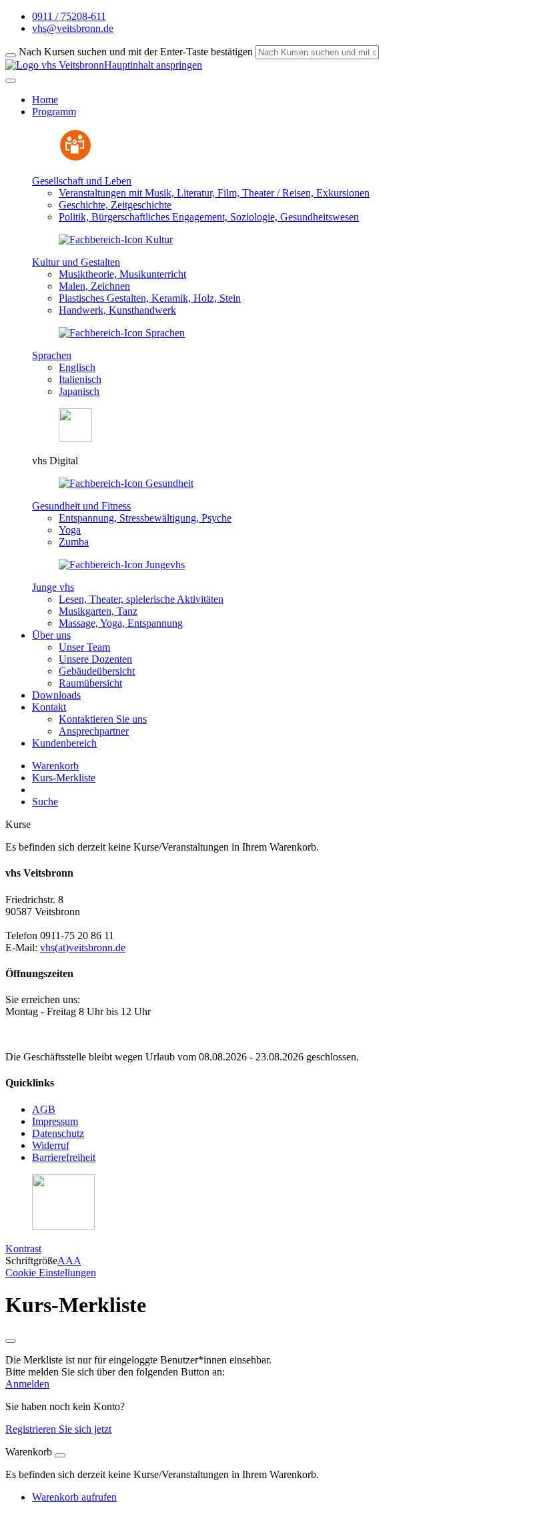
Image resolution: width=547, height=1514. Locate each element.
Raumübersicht (90, 683)
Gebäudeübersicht (97, 671)
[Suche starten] (10, 55)
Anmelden (27, 1383)
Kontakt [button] (49, 707)
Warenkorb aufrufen (74, 1497)
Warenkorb (55, 765)
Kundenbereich (64, 743)
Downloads (56, 695)
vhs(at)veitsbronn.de (82, 947)
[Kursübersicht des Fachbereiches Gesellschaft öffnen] (75, 158)
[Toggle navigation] (10, 81)
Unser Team (84, 647)
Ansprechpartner (94, 731)
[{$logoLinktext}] (54, 65)
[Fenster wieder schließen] (10, 1341)
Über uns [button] (51, 635)
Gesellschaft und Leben (81, 181)
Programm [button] (54, 111)
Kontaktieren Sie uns (103, 719)
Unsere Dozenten (95, 659)
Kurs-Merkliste (63, 777)
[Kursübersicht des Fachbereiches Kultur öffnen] (116, 239)
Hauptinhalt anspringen (153, 65)
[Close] (60, 1455)
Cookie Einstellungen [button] (50, 1272)
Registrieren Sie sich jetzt (58, 1429)
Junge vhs (53, 587)
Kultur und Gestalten (76, 262)
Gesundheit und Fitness (81, 506)
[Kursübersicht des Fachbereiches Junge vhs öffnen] (122, 564)
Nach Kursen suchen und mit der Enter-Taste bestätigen (136, 51)
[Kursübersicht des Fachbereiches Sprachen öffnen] (122, 332)
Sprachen (51, 355)
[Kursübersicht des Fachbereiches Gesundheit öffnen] (126, 483)
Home (45, 99)
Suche (45, 801)
